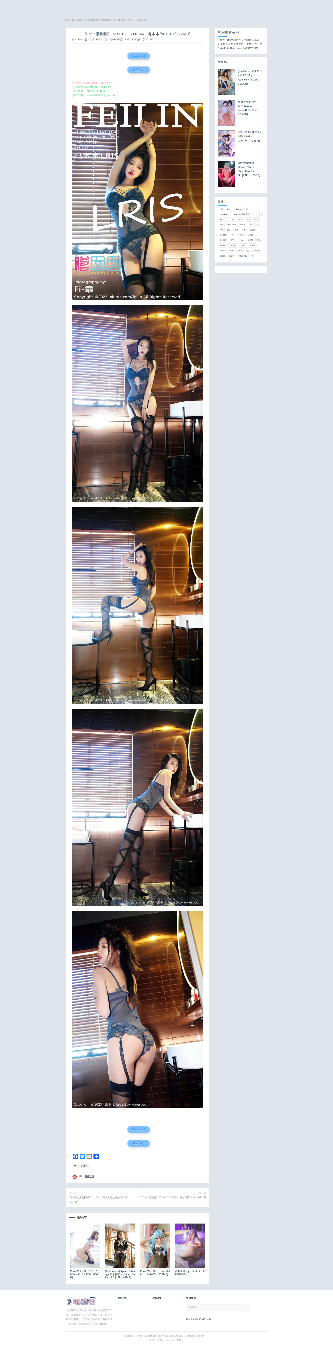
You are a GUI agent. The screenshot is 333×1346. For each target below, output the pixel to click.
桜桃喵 (222, 245)
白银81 (222, 251)
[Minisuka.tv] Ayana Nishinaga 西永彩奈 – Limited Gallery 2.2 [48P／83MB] (120, 1274)
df (247, 209)
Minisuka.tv (224, 219)
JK (75, 1166)
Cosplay (239, 209)
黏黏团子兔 (242, 256)
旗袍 (242, 235)
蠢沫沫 (256, 251)
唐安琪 (242, 225)
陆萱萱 (222, 256)
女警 (221, 230)
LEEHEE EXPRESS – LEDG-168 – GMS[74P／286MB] (250, 136)
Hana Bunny (224, 214)
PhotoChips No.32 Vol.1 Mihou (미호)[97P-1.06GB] (84, 1274)
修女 (248, 219)
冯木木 (84, 1166)
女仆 (259, 225)
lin (260, 214)
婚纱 (236, 230)
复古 (251, 225)
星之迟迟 (223, 240)
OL (233, 219)
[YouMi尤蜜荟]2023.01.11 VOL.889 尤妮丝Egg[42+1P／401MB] (99, 1199)
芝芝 (248, 251)
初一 (80, 40)
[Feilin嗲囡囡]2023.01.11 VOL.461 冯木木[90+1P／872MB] (138, 34)
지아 (253, 256)
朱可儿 (233, 240)
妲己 (229, 230)
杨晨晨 (250, 240)
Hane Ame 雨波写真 (241, 214)
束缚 (242, 240)
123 (221, 209)
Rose (240, 219)
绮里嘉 (239, 251)
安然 (244, 230)
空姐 (231, 251)
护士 (234, 235)
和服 (221, 225)
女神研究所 (198, 1319)
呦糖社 (79, 20)
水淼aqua (232, 245)
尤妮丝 (252, 230)
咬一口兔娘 (231, 225)
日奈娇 (250, 235)
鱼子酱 (231, 256)
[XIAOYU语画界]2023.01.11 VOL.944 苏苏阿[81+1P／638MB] (173, 1197)
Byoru (229, 209)
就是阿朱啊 (224, 235)
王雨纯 (243, 245)
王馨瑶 (252, 245)
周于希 (256, 219)
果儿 (259, 240)
